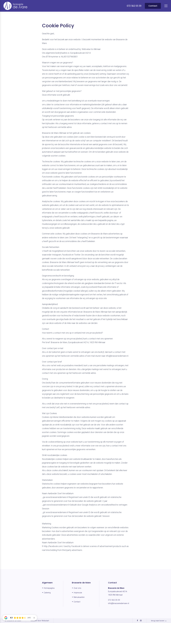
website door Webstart (40, 621)
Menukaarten (79, 597)
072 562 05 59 (114, 600)
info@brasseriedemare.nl (118, 603)
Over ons (77, 588)
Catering (47, 593)
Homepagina (49, 588)
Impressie (78, 593)
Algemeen (47, 582)
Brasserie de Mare (81, 582)
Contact (152, 5)
